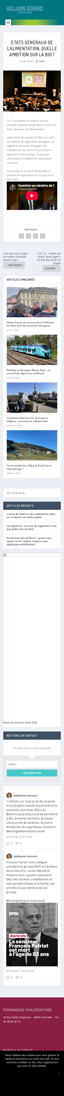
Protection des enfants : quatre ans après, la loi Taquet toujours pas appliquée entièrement (29, 541)
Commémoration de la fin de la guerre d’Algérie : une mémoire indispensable (27, 419)
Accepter (32, 1071)
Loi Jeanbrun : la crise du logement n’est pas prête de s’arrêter (32, 527)
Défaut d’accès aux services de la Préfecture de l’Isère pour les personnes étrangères (30, 324)
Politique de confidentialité (32, 1089)
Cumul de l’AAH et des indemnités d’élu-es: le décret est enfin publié (31, 515)
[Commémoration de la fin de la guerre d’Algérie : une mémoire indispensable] (32, 397)
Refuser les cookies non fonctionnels (32, 1080)
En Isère (40, 61)
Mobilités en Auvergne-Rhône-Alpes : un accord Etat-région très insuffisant (28, 372)
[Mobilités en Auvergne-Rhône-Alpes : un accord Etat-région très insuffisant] (32, 350)
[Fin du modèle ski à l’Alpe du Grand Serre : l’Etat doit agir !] (32, 445)
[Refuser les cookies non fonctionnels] (59, 1073)
